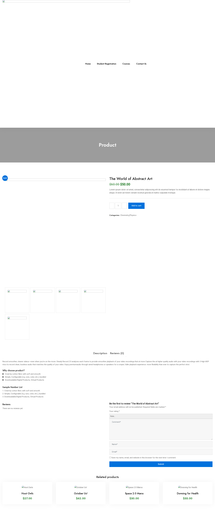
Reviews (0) (117, 353)
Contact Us (141, 63)
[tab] (100, 353)
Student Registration (106, 63)
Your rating (114, 411)
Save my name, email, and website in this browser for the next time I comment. (143, 458)
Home (88, 63)
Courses (126, 63)
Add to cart (136, 206)
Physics (133, 215)
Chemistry (124, 215)
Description (100, 353)
